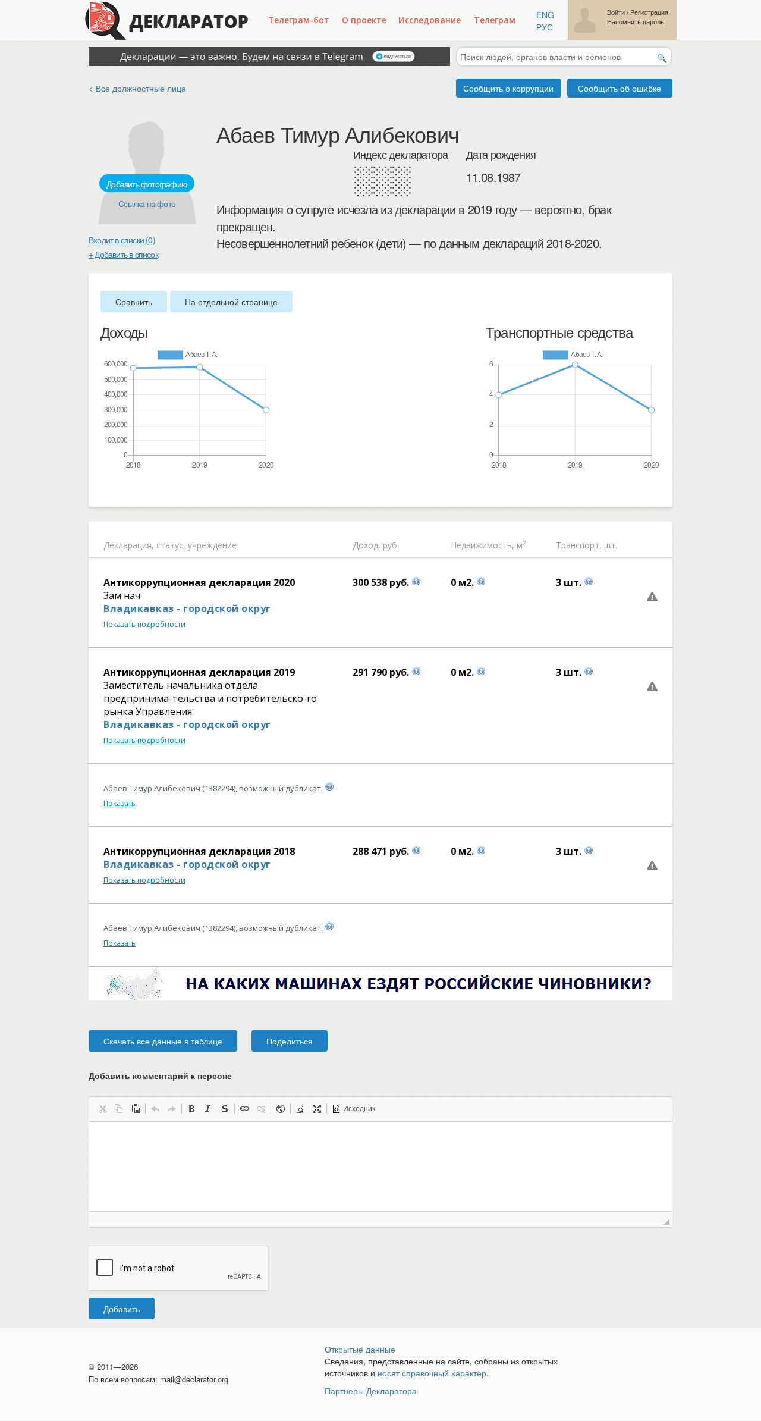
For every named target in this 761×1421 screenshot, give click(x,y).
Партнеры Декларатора (371, 1391)
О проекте (364, 20)
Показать (119, 803)
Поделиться (289, 1041)
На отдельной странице (231, 302)
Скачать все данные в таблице (162, 1041)
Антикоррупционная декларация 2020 (199, 582)
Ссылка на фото (146, 203)
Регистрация (649, 12)
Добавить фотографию (146, 184)
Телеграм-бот (298, 20)
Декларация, (128, 545)
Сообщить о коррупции (508, 88)
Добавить (121, 1309)
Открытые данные (360, 1349)
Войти (616, 12)
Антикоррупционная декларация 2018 (199, 851)
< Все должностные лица (137, 88)
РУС (544, 27)
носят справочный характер (432, 1373)
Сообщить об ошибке (619, 88)
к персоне (211, 1075)
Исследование (429, 20)
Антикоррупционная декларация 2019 (199, 672)
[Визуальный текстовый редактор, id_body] (380, 1166)
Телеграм (494, 20)
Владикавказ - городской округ (187, 608)
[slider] (106, 489)
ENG (545, 15)
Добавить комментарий (160, 1075)
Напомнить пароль (635, 21)
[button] (102, 1108)
